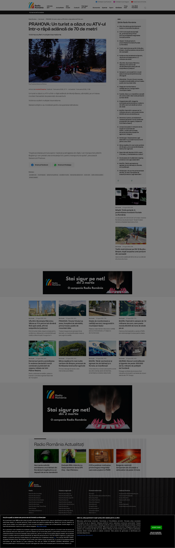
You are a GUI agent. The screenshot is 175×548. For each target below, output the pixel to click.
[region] (87, 531)
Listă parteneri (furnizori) (85, 535)
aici (55, 537)
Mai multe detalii (42, 526)
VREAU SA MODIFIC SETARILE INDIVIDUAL (156, 533)
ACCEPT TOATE (156, 527)
